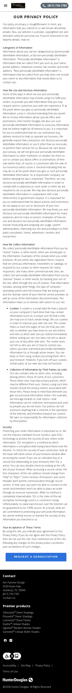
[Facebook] (5, 640)
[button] (5, 5)
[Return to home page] (21, 5)
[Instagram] (10, 640)
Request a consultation (36, 557)
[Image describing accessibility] (12, 656)
